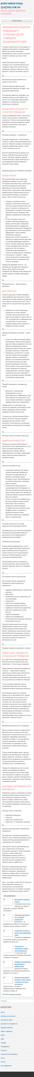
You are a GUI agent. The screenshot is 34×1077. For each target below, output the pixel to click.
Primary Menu (17, 21)
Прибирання (5, 1046)
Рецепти (4, 1050)
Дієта (3, 1012)
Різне (3, 1058)
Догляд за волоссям (8, 1016)
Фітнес (3, 1062)
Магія (3, 1035)
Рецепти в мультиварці (9, 1054)
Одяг (2, 1039)
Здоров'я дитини (15, 994)
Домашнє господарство (9, 1024)
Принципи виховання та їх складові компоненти (22, 917)
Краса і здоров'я (6, 1031)
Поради (3, 1043)
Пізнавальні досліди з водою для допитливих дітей (22, 933)
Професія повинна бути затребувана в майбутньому (22, 964)
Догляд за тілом (6, 1020)
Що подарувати (6, 1066)
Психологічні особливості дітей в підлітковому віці (21, 948)
